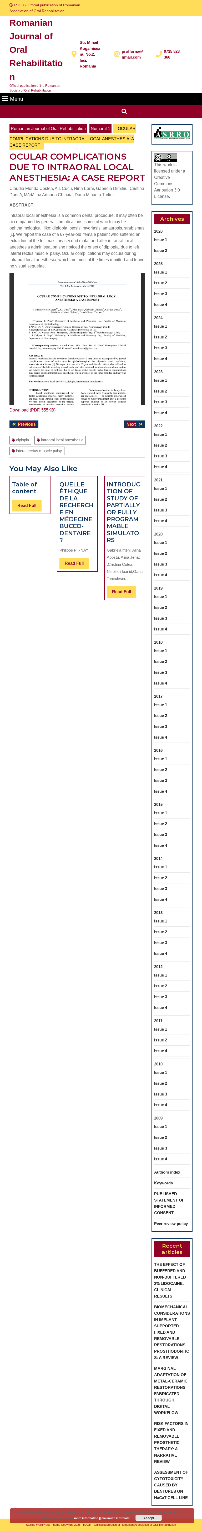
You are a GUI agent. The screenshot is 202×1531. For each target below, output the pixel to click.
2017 (158, 696)
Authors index (167, 1172)
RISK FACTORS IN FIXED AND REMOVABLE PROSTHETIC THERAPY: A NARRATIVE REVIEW (171, 1442)
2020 (158, 534)
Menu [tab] (16, 99)
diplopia (22, 440)
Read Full (29, 507)
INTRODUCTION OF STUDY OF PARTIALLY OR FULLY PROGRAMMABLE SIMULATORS (123, 512)
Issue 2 (160, 250)
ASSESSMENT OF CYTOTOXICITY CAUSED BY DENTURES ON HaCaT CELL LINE (171, 1485)
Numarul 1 (100, 128)
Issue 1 (160, 239)
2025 (158, 263)
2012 (158, 966)
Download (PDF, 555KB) (32, 410)
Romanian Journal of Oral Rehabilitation (48, 128)
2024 (158, 317)
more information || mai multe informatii (101, 1518)
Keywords (163, 1183)
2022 (158, 426)
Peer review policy (171, 1223)
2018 (158, 642)
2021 (158, 480)
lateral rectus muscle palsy (39, 450)
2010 (158, 1064)
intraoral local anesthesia (62, 440)
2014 (158, 858)
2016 (158, 750)
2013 (158, 912)
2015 (158, 804)
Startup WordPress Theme (43, 1524)
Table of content (24, 488)
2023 (158, 372)
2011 (158, 1020)
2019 (158, 588)
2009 (158, 1118)
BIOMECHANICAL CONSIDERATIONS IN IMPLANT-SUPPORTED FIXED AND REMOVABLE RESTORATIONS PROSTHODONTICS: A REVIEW (172, 1332)
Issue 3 (160, 293)
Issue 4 (160, 304)
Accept (148, 1517)
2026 (158, 231)
